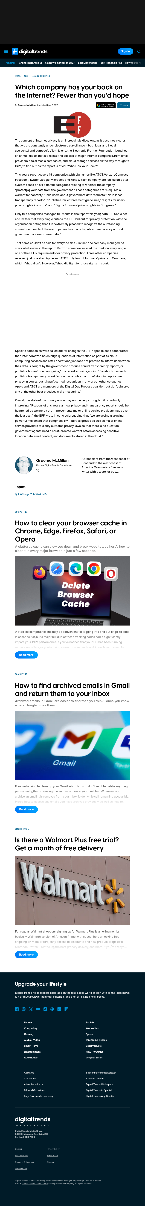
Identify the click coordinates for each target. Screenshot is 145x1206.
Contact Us (30, 1078)
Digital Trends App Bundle (100, 1095)
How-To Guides (94, 1052)
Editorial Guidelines (34, 1090)
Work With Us (21, 1155)
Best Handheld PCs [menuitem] (111, 63)
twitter (37, 470)
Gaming (28, 1034)
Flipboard (66, 1009)
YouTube (38, 1009)
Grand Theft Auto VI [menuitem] (30, 63)
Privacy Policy (53, 1148)
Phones (28, 1022)
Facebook (17, 1009)
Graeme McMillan (27, 105)
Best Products (94, 1046)
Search (139, 51)
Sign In (125, 51)
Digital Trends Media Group (35, 1183)
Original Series (94, 1058)
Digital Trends (23, 56)
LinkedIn (59, 1009)
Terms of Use (21, 1168)
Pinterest (52, 1009)
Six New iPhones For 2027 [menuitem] (60, 63)
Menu (6, 51)
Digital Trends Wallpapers (99, 1084)
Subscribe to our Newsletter (101, 1072)
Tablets (90, 1022)
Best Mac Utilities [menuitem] (87, 63)
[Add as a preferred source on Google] (106, 105)
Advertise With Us (34, 1084)
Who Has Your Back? (82, 166)
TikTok (45, 1009)
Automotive (30, 1058)
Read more (26, 655)
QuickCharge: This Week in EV (31, 494)
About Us (29, 1072)
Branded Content (95, 1078)
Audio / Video (32, 1040)
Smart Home (31, 1046)
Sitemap (50, 1162)
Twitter (31, 1009)
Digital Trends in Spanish (99, 1090)
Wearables (92, 1028)
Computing (30, 1028)
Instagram (24, 1009)
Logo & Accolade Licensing (38, 1095)
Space (89, 1034)
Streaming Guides (96, 1040)
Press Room (52, 1155)
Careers (18, 1148)
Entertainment (32, 1052)
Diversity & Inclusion (24, 1162)
